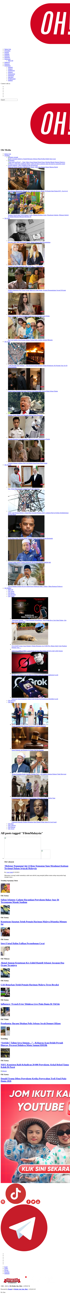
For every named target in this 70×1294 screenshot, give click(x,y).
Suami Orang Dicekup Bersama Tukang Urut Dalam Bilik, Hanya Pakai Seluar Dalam (33, 391)
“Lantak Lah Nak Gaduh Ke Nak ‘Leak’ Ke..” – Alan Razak (25, 266)
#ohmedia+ (7, 65)
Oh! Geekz (11, 596)
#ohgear (10, 67)
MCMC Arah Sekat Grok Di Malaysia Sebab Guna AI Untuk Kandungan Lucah (35, 675)
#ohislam (7, 55)
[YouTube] (38, 1203)
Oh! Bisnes (11, 593)
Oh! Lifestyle (12, 825)
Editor (6, 1268)
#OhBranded (11, 79)
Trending (7, 155)
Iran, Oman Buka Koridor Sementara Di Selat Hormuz (23, 489)
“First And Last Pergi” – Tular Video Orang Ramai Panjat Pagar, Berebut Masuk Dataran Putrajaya (36, 162)
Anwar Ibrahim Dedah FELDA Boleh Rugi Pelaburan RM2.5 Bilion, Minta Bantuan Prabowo (35, 586)
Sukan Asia (7, 49)
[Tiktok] (15, 1203)
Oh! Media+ (7, 588)
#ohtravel (7, 62)
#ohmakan (11, 75)
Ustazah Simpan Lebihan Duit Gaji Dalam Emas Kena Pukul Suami (27, 463)
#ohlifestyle (11, 70)
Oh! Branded (12, 594)
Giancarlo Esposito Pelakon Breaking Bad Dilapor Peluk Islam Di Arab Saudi (34, 822)
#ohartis (6, 52)
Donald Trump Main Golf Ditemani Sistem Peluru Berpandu (25, 415)
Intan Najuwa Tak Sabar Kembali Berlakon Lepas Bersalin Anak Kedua (29, 316)
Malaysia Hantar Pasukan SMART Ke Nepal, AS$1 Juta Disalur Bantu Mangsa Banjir (33, 167)
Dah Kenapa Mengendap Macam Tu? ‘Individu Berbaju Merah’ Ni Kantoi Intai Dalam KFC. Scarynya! (38, 191)
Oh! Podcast (11, 827)
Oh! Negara (7, 465)
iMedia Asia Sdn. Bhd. (21, 1289)
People (10, 1289)
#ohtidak (6, 54)
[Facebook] (28, 1203)
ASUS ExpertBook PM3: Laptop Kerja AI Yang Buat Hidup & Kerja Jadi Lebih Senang (37, 651)
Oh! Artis (7, 218)
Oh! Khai (10, 824)
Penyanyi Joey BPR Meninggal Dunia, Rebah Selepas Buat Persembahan (29, 242)
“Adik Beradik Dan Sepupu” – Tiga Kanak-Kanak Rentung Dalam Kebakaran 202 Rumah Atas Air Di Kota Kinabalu (37, 366)
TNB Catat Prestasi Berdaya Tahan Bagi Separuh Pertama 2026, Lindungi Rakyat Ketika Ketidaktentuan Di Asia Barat (38, 513)
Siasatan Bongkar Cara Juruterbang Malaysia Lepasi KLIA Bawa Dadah (29, 439)
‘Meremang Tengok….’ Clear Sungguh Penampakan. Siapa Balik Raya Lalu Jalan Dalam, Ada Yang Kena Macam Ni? (39, 621)
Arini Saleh (9, 872)
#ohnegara (7, 59)
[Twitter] (33, 1203)
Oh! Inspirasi (11, 700)
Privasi (6, 1270)
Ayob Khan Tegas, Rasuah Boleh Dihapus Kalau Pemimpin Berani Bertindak (30, 538)
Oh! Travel (11, 828)
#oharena (7, 64)
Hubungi (6, 1273)
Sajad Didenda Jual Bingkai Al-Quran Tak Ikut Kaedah (28, 750)
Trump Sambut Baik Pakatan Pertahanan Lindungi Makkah (29, 726)
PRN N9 (10, 60)
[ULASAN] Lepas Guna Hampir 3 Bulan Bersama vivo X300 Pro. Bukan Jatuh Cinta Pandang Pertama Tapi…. (39, 646)
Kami (6, 1267)
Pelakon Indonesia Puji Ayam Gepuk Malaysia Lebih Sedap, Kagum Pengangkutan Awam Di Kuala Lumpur (37, 291)
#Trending (7, 51)
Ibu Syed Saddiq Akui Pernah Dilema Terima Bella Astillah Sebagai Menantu (30, 340)
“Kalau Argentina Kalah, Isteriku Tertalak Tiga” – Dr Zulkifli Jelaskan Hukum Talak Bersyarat (39, 774)
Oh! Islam (11, 702)
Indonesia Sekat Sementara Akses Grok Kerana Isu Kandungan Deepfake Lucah (35, 699)
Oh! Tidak (7, 341)
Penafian (6, 1272)
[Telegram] (24, 1251)
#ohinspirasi (11, 74)
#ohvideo (10, 77)
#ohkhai (10, 80)
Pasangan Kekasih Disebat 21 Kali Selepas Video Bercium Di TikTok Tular (33, 798)
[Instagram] (3, 1203)
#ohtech (10, 69)
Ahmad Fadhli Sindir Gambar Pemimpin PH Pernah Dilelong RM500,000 (29, 562)
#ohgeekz (7, 57)
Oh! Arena (11, 591)
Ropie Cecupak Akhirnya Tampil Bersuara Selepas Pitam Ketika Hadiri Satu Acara (32, 159)
